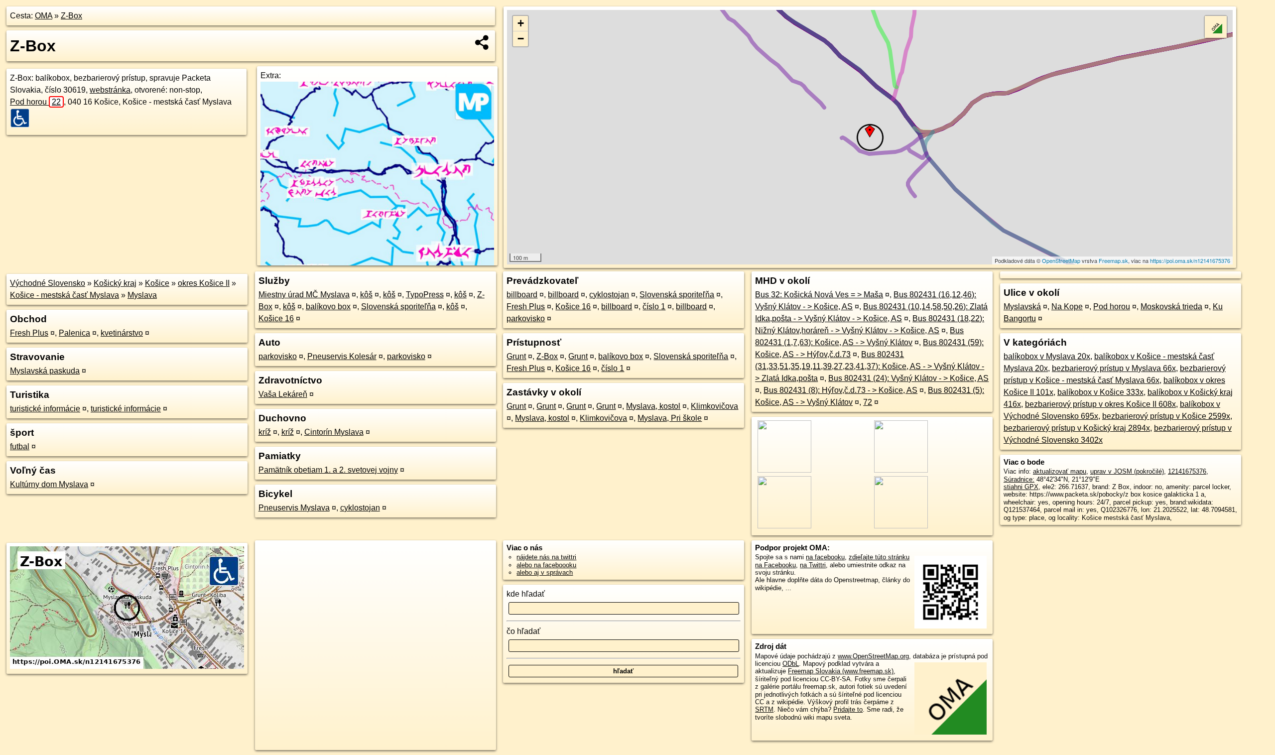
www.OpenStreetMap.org (873, 656)
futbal (19, 446)
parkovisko (277, 356)
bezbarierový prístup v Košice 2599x (1166, 416)
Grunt (516, 356)
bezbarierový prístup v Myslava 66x (1114, 368)
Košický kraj (115, 283)
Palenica (74, 333)
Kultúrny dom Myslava (49, 484)
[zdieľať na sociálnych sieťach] (482, 42)
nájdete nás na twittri (546, 557)
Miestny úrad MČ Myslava (304, 294)
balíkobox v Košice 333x (1100, 392)
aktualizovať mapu (1059, 471)
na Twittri (813, 565)
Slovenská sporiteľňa (398, 306)
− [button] (520, 38)
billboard (522, 294)
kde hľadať (526, 594)
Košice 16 (276, 318)
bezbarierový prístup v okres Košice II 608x (1100, 404)
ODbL (790, 663)
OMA (43, 15)
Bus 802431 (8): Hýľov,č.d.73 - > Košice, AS (840, 390)
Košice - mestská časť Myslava (64, 295)
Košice (157, 283)
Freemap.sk (1113, 260)
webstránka (110, 90)
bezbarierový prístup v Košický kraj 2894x (1077, 428)
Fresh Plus (29, 333)
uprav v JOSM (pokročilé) (1127, 471)
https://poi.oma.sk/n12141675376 (1190, 260)
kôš (366, 294)
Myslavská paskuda (45, 371)
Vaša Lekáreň (282, 394)
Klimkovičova (714, 406)
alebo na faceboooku (546, 565)
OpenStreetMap (1061, 260)
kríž (264, 432)
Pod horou (35, 102)
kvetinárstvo (122, 333)
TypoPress (425, 294)
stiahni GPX (1021, 487)
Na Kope (1067, 306)
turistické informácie (45, 408)
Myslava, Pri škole (670, 418)
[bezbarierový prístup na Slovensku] (22, 118)
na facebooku (825, 557)
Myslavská (1022, 306)
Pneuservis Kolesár (342, 356)
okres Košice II (204, 283)
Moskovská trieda (1171, 306)
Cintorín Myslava (334, 432)
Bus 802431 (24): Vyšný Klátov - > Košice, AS (908, 378)
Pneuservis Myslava (294, 507)
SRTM (764, 709)
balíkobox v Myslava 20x (1047, 356)
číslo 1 (653, 306)
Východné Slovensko (47, 283)
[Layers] (1216, 27)
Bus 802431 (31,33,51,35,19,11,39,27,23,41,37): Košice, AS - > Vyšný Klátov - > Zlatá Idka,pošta (869, 366)
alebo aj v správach (544, 572)
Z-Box (71, 15)
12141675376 (1187, 471)
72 (867, 402)
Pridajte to (848, 709)
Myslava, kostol (653, 406)
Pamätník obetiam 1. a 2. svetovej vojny (328, 470)
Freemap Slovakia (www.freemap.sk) (840, 671)
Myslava (142, 295)
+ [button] (520, 23)
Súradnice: (1019, 479)
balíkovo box (328, 306)
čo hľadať (523, 631)
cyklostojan (360, 507)
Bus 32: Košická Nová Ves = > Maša (819, 294)
